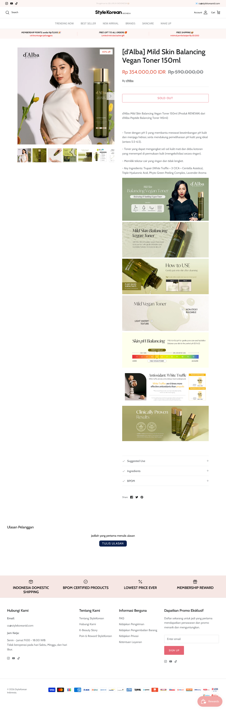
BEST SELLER (88, 23)
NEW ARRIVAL (111, 23)
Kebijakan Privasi (128, 636)
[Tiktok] (16, 3)
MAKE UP (166, 23)
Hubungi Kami (87, 624)
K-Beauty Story (88, 630)
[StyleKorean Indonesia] (113, 12)
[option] (65, 96)
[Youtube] (11, 3)
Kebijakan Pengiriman (131, 624)
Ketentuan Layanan (130, 642)
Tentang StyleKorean (91, 618)
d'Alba (129, 80)
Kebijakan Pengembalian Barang (138, 630)
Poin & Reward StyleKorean (95, 636)
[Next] (110, 96)
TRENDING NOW (64, 23)
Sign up (174, 650)
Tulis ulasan (113, 543)
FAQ (121, 618)
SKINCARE (148, 23)
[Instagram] (6, 3)
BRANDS (130, 23)
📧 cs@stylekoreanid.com (207, 3)
